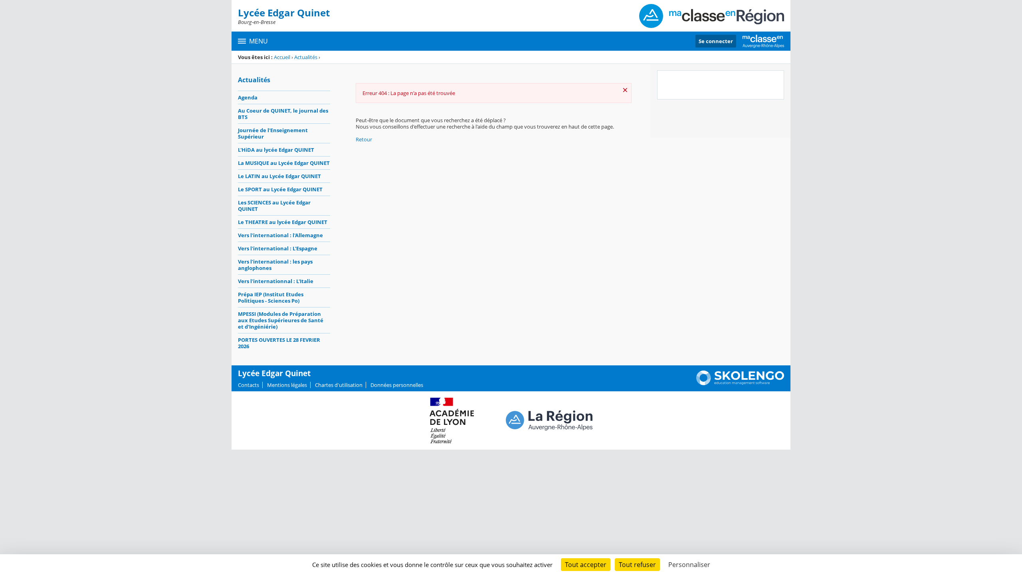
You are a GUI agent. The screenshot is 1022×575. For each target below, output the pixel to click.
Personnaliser (689, 564)
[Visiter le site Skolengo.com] (740, 383)
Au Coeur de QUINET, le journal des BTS (283, 114)
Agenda (247, 97)
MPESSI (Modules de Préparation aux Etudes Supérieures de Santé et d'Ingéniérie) (280, 320)
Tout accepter (585, 564)
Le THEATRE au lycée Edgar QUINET (282, 222)
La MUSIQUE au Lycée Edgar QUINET (284, 163)
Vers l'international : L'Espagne (277, 248)
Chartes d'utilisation (338, 385)
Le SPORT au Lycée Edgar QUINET (280, 189)
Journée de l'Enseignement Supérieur (273, 133)
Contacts (248, 385)
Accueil (282, 57)
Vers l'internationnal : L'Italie (275, 281)
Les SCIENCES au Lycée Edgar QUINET (274, 205)
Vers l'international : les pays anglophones (275, 265)
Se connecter (716, 41)
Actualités (305, 57)
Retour (364, 139)
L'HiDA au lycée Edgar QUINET (276, 149)
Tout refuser (637, 564)
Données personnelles (396, 385)
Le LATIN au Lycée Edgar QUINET (279, 176)
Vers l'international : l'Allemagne (280, 235)
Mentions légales (287, 385)
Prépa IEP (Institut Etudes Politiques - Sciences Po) (270, 297)
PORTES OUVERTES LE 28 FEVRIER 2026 (279, 343)
